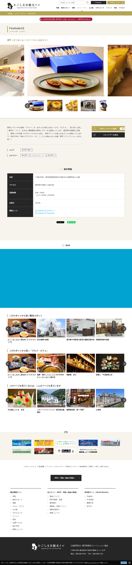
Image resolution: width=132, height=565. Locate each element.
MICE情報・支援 (56, 499)
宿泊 (115, 8)
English (89, 496)
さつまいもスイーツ (37, 155)
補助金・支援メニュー (58, 506)
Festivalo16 (31, 13)
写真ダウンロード (72, 466)
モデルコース (99, 8)
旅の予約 (16, 526)
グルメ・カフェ (82, 8)
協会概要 (41, 466)
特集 (57, 8)
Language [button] (98, 2)
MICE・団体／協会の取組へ (65, 478)
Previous (15, 70)
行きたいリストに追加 (111, 129)
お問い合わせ (104, 466)
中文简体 (90, 499)
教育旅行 (53, 503)
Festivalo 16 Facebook (46, 213)
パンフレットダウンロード (55, 466)
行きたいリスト (115, 2)
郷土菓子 (25, 155)
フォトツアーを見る (110, 135)
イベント (109, 8)
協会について (55, 496)
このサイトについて (29, 466)
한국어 (89, 506)
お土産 (91, 8)
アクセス (122, 8)
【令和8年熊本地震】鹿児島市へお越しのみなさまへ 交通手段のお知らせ (66, 19)
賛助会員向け (55, 509)
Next (116, 70)
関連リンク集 (93, 466)
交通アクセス (17, 523)
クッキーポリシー (93, 562)
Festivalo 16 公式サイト (46, 211)
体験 (73, 8)
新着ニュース (17, 529)
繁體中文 (90, 503)
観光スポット (65, 8)
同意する (124, 562)
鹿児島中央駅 (26, 150)
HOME (10, 13)
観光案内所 (83, 466)
